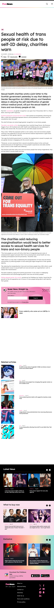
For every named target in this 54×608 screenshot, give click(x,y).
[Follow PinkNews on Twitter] (40, 586)
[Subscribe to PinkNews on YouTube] (43, 589)
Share (4, 56)
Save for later (13, 56)
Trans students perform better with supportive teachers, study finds (35, 397)
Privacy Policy (25, 302)
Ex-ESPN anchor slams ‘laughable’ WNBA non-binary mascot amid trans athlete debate (35, 367)
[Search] (47, 4)
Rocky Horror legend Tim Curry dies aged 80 (39, 491)
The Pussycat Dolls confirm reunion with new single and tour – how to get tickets (40, 527)
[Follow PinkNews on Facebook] (44, 586)
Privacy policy (21, 602)
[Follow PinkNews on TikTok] (40, 589)
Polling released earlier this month (11, 277)
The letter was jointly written (9, 125)
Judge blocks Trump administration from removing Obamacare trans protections (35, 412)
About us (19, 583)
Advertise (20, 592)
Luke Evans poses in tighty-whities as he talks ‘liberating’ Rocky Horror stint (14, 491)
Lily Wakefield (17, 54)
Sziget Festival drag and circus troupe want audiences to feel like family (14, 561)
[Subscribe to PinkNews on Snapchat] (43, 592)
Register (36, 298)
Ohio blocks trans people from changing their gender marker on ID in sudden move (35, 382)
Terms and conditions (23, 599)
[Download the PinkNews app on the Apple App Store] (35, 575)
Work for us (20, 595)
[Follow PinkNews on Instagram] (40, 592)
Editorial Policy (21, 586)
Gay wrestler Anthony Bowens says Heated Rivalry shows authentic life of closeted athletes (39, 562)
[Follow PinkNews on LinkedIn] (40, 596)
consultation (9, 111)
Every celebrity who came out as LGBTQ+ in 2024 (34, 312)
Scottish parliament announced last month (13, 115)
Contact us (20, 589)
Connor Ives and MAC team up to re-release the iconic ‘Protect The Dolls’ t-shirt (14, 528)
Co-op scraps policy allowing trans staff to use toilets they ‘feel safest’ (35, 427)
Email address (13, 295)
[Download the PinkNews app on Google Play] (45, 575)
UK (2, 29)
